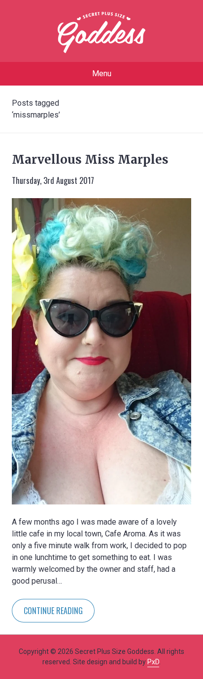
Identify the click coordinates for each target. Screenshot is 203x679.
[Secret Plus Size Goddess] (101, 32)
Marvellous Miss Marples (90, 159)
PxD (153, 662)
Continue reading (53, 611)
